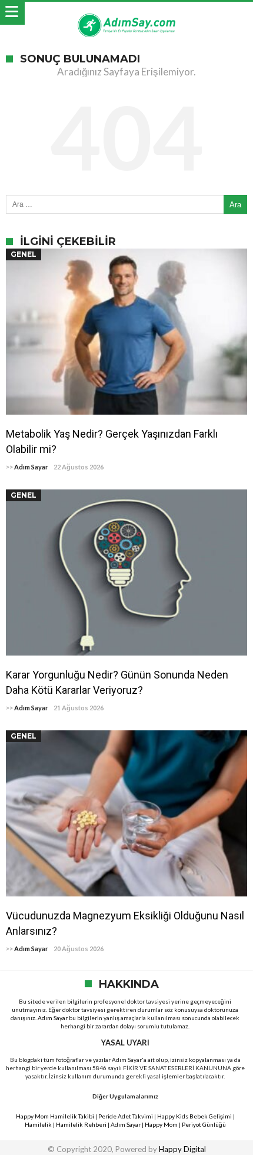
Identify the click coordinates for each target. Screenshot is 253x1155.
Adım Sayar (31, 467)
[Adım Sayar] (126, 13)
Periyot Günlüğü (204, 1124)
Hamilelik (38, 1124)
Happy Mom (161, 1124)
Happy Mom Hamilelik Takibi (55, 1116)
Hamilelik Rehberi (81, 1124)
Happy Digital (182, 1149)
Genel (23, 254)
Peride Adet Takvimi (125, 1116)
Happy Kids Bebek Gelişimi (194, 1116)
